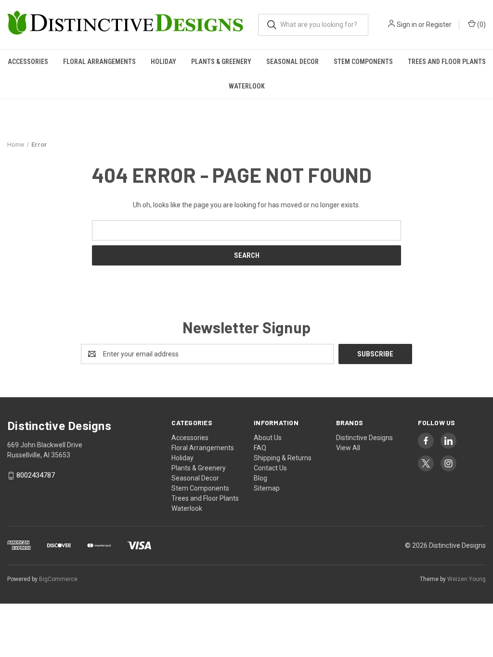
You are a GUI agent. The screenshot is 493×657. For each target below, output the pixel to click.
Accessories (28, 61)
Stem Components (363, 61)
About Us (268, 438)
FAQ (260, 448)
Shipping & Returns (282, 458)
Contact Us (270, 468)
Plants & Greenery (221, 61)
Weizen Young (466, 579)
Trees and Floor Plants (447, 61)
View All (348, 448)
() (481, 24)
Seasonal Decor (292, 61)
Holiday (163, 61)
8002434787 (35, 475)
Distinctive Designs (364, 438)
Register (439, 24)
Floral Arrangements (99, 61)
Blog (260, 478)
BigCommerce (58, 579)
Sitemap (267, 488)
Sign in (407, 24)
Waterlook (247, 86)
